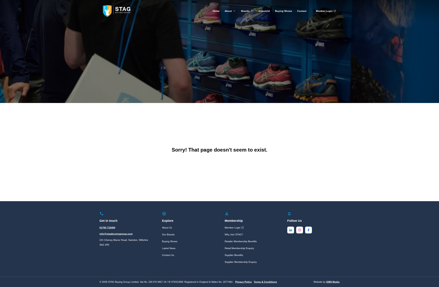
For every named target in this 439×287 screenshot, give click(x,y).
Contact (301, 11)
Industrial (264, 11)
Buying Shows (283, 11)
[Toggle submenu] (234, 11)
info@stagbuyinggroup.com (116, 233)
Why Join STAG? (234, 234)
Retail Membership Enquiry (239, 248)
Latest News (168, 248)
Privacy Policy (243, 281)
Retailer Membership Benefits (241, 241)
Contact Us (168, 255)
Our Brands (168, 234)
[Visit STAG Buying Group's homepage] (116, 10)
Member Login (324, 11)
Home (216, 11)
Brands (245, 11)
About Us (167, 227)
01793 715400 (107, 227)
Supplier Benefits (234, 255)
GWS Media (333, 281)
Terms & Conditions (265, 281)
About (228, 11)
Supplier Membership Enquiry (241, 262)
